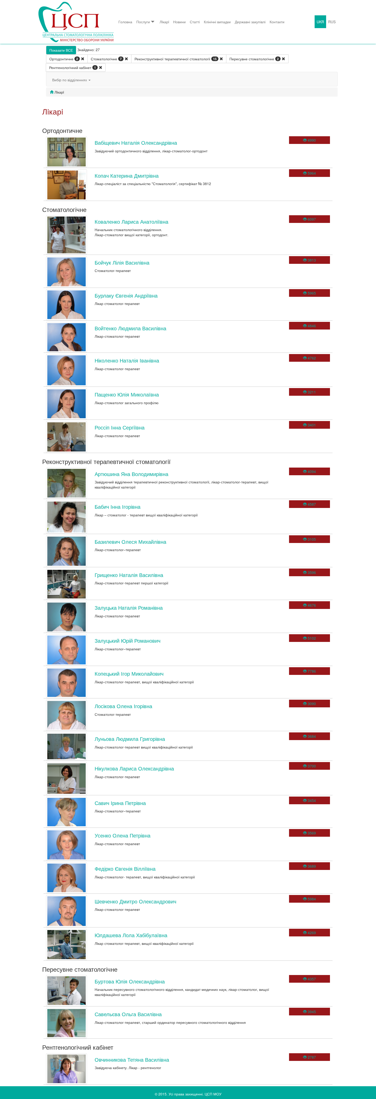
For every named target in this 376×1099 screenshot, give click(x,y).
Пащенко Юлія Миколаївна (127, 394)
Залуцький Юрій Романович (127, 640)
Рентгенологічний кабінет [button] (72, 67)
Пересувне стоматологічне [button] (254, 58)
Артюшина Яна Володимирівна (131, 474)
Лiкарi (164, 21)
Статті (195, 21)
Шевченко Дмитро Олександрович (135, 901)
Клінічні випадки (217, 21)
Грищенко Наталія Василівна (129, 575)
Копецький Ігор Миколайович (129, 673)
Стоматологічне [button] (106, 58)
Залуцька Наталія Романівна (129, 607)
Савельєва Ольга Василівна (128, 1014)
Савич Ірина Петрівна (120, 803)
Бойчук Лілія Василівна (122, 262)
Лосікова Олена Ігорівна (123, 706)
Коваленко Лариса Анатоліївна (131, 221)
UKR (320, 21)
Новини (179, 21)
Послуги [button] (143, 21)
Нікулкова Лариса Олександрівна (134, 768)
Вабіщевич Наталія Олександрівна (136, 142)
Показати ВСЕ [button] (61, 50)
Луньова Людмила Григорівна (130, 738)
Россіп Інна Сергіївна (120, 427)
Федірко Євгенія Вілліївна (125, 868)
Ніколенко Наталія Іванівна (127, 360)
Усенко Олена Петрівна (122, 835)
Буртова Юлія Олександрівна (130, 981)
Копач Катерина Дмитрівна (127, 175)
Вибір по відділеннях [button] (70, 79)
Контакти (277, 21)
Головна (125, 21)
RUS (332, 21)
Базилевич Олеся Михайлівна (130, 541)
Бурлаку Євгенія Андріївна (126, 295)
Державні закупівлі (250, 21)
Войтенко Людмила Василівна (130, 328)
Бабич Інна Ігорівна (117, 506)
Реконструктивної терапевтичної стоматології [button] (176, 58)
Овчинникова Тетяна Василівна (132, 1059)
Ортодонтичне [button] (63, 58)
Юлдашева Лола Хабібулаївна (131, 935)
